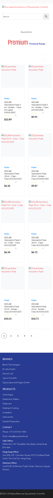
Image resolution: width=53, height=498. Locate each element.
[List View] (46, 57)
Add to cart (16, 91)
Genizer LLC (8, 373)
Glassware (7, 403)
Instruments (8, 417)
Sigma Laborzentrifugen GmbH (16, 382)
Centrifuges (8, 394)
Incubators (7, 412)
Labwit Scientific (10, 378)
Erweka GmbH (9, 369)
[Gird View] (39, 57)
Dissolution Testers (11, 399)
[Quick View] (10, 91)
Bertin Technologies (11, 364)
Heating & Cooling (11, 408)
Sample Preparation (11, 421)
